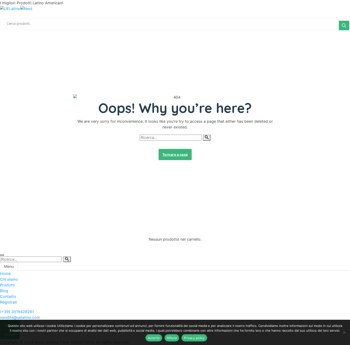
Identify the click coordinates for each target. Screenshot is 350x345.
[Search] (344, 25)
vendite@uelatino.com (20, 317)
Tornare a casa (175, 154)
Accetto (154, 338)
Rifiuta (172, 338)
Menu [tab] (9, 266)
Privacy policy (194, 338)
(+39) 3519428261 (17, 311)
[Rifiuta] (344, 332)
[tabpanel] (175, 288)
